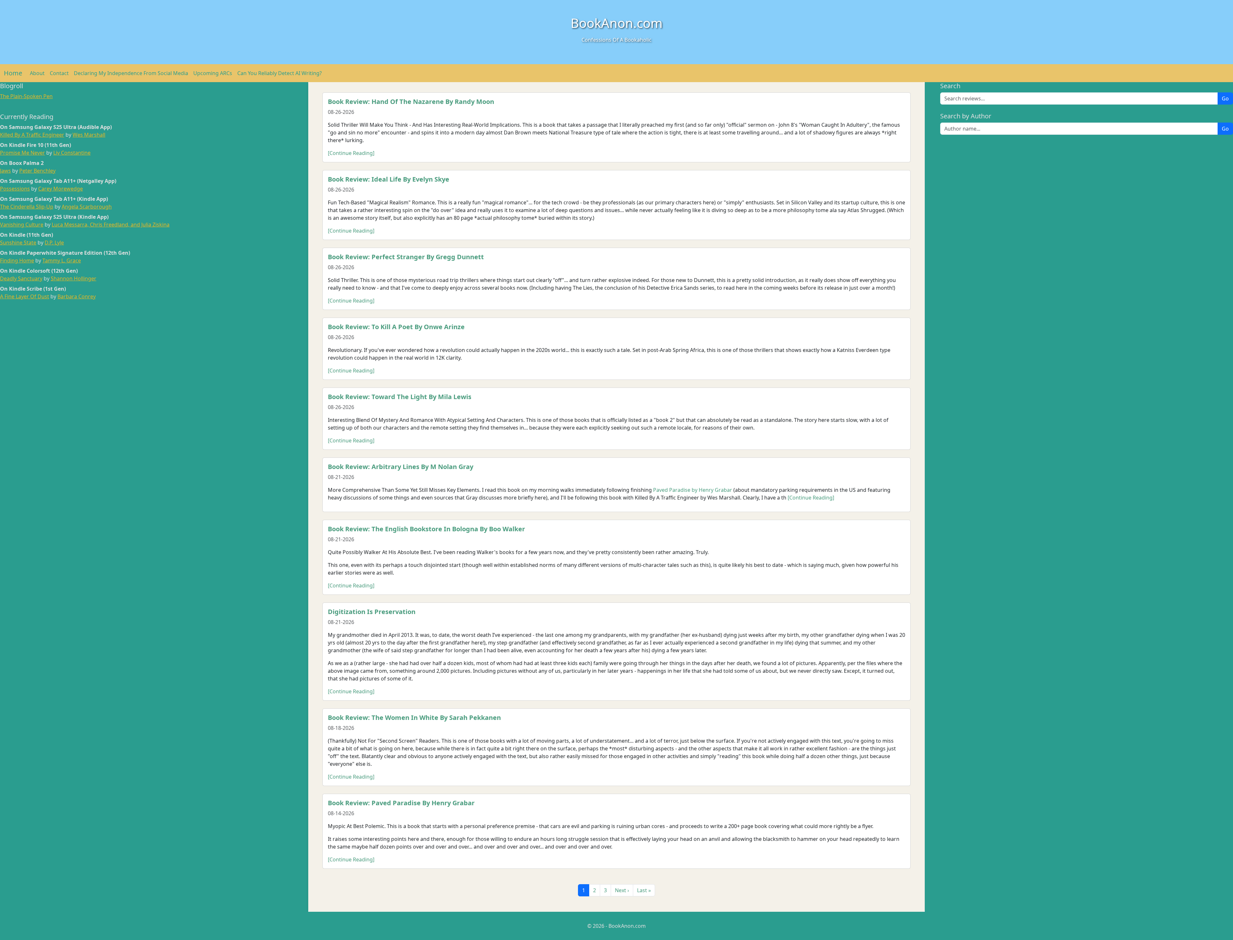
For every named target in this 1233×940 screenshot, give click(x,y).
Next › (622, 890)
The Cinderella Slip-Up (26, 206)
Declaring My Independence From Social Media (131, 73)
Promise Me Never (22, 152)
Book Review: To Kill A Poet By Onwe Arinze (396, 326)
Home (13, 73)
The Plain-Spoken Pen (26, 96)
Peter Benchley (37, 170)
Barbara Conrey (76, 296)
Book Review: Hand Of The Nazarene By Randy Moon (411, 101)
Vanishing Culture (21, 224)
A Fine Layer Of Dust (24, 296)
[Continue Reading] (351, 153)
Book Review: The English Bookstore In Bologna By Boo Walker (426, 529)
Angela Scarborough (87, 206)
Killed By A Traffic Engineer (32, 134)
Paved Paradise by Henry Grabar (692, 489)
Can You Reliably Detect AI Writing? (279, 73)
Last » (644, 890)
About (37, 73)
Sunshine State (18, 242)
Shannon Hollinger (73, 278)
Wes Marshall (89, 134)
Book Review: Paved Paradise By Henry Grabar (401, 803)
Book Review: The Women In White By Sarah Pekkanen (414, 717)
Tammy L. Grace (61, 260)
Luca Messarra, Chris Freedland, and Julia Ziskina (111, 224)
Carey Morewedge (60, 188)
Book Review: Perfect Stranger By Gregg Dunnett (406, 256)
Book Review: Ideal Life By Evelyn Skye (388, 179)
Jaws (5, 170)
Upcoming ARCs (212, 73)
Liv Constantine (72, 152)
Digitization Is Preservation (371, 611)
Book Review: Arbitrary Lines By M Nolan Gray (400, 466)
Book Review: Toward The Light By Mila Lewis (399, 396)
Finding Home (17, 260)
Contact (59, 73)
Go (1225, 98)
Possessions (15, 188)
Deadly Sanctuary (21, 278)
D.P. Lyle (54, 242)
